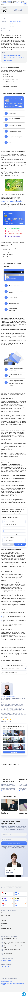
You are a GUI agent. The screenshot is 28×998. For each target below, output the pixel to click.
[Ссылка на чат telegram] (2, 972)
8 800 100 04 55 (17, 9)
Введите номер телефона (7, 837)
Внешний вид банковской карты (12, 55)
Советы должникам (6, 928)
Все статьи (4, 931)
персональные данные (19, 2)
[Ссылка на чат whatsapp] (8, 972)
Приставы (3, 925)
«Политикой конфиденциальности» (11, 849)
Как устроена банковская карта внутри (14, 57)
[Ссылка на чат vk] (5, 972)
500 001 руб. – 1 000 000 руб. (11, 527)
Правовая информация (6, 981)
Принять (3, 4)
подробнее (3, 2)
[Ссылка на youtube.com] (8, 967)
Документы (4, 920)
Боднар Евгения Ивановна (15, 21)
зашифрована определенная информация (11, 201)
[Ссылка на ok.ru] (5, 967)
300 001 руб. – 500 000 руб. (10, 524)
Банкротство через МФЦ (7, 915)
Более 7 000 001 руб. (9, 537)
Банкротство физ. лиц (6, 912)
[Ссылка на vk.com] (2, 967)
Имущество (4, 923)
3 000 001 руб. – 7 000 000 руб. (11, 534)
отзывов (5, 895)
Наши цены (4, 918)
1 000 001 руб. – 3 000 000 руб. (11, 531)
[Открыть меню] (25, 3)
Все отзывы (14, 752)
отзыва (17, 900)
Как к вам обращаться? (7, 831)
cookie (9, 1)
